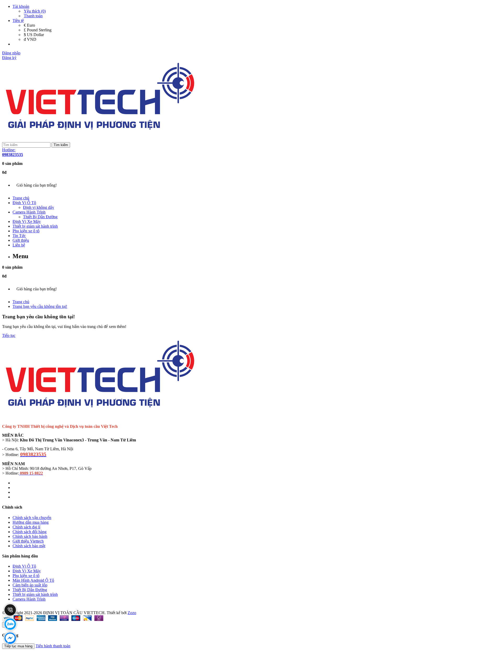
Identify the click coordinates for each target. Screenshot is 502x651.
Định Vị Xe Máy (27, 221)
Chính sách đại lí (26, 527)
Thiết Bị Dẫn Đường (40, 217)
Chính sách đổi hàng (30, 531)
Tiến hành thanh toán (53, 646)
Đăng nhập (11, 53)
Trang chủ (21, 198)
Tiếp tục (8, 335)
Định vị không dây (38, 207)
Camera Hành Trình (29, 212)
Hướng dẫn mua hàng (31, 522)
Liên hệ (19, 245)
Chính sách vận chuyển (32, 517)
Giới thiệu (21, 240)
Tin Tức (19, 235)
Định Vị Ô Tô (24, 202)
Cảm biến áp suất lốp (30, 585)
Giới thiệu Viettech (28, 541)
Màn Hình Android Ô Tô (33, 580)
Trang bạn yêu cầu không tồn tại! (40, 306)
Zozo (132, 612)
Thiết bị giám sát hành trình (35, 226)
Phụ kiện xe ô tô (26, 231)
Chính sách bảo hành (30, 536)
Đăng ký (9, 57)
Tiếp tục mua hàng (18, 646)
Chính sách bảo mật (29, 546)
